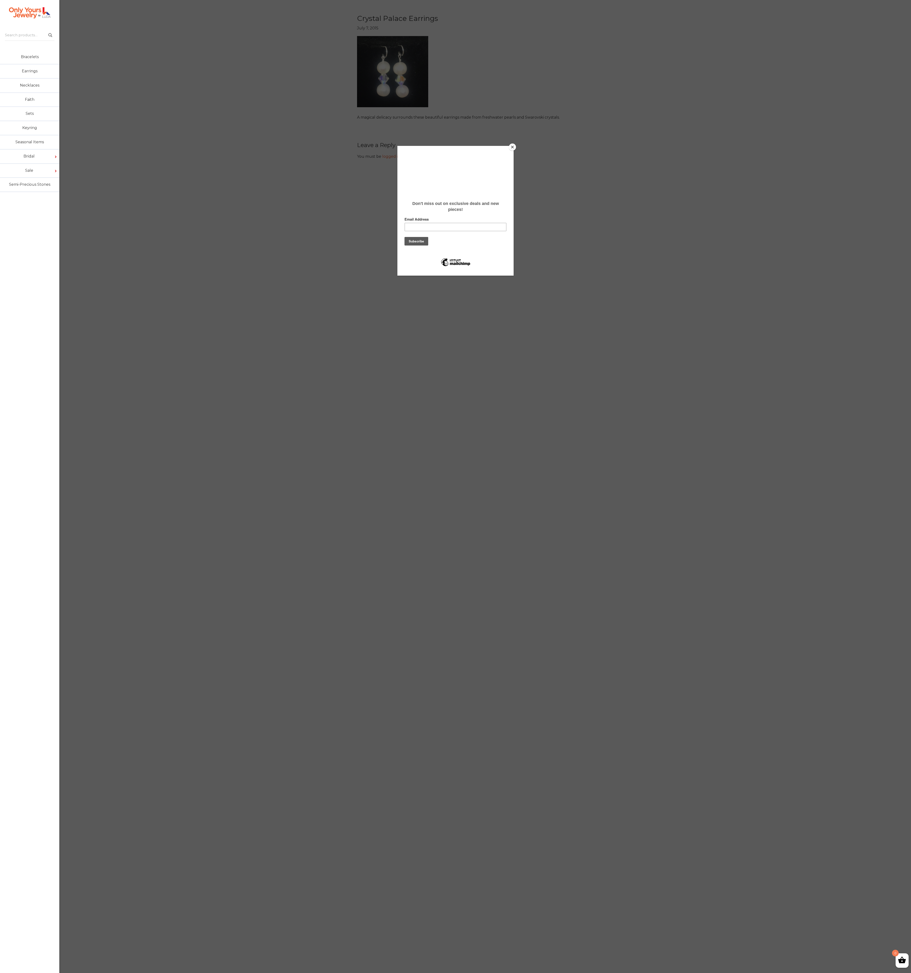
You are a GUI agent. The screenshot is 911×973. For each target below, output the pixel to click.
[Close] (512, 147)
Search (50, 35)
